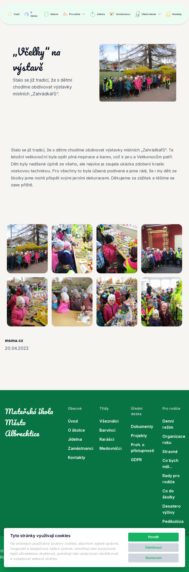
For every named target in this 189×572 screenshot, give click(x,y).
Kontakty (177, 14)
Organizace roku (173, 439)
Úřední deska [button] (149, 14)
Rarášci (106, 439)
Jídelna (101, 14)
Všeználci (109, 421)
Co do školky (168, 493)
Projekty (139, 435)
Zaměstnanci (123, 14)
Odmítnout (153, 547)
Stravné (170, 451)
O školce (34, 14)
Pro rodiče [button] (74, 14)
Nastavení (153, 558)
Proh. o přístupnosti (142, 447)
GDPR (136, 459)
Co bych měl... (170, 463)
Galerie (54, 14)
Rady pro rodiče (171, 478)
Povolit (153, 537)
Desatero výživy (171, 509)
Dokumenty (142, 426)
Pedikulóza (173, 521)
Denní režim (168, 424)
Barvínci (107, 430)
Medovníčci (110, 448)
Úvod (16, 14)
